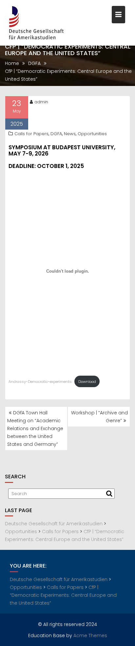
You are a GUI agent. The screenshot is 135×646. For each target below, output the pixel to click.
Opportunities (92, 134)
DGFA (56, 134)
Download (87, 381)
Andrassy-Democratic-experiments (40, 381)
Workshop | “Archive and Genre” (99, 416)
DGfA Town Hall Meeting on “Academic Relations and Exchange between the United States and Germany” (35, 428)
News (70, 134)
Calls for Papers (31, 134)
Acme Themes (90, 635)
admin (41, 102)
